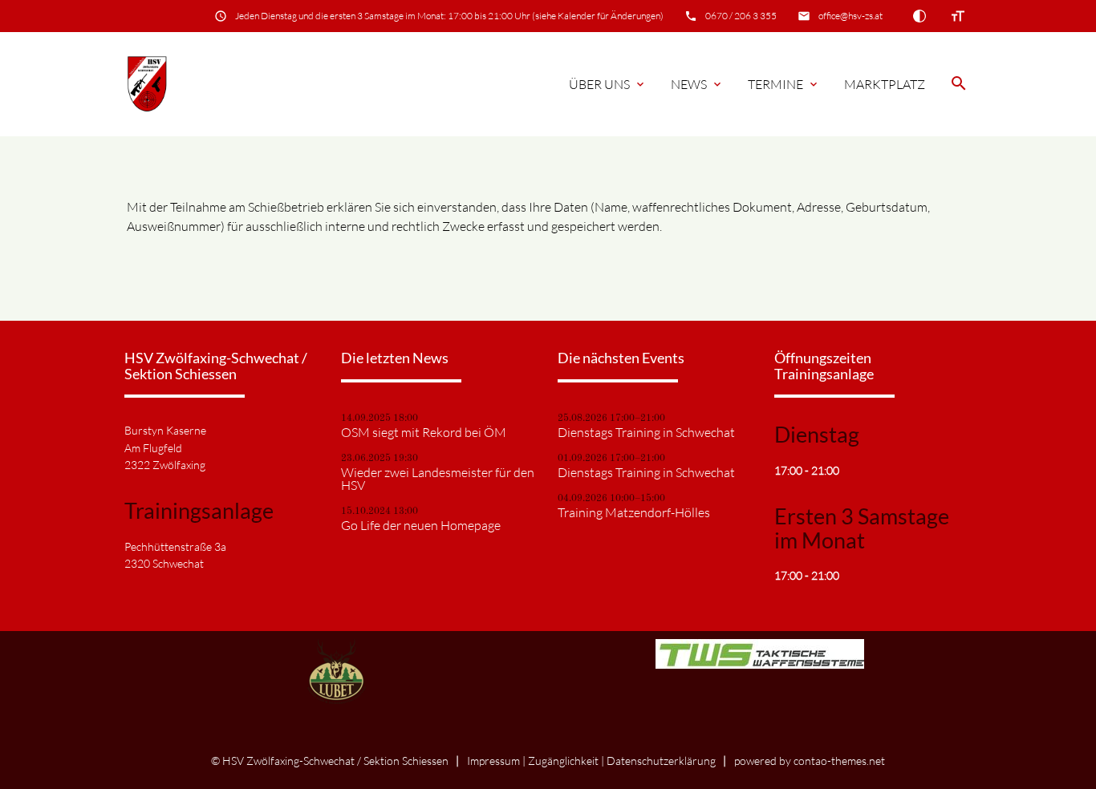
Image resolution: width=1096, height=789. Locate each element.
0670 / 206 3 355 (741, 16)
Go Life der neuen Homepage (421, 525)
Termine (784, 84)
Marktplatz (884, 84)
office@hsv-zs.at (850, 16)
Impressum (493, 760)
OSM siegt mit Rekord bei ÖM (423, 432)
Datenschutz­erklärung (661, 760)
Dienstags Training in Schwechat (646, 432)
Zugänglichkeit (563, 760)
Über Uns (608, 84)
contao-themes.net (839, 760)
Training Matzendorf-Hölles (634, 512)
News (697, 84)
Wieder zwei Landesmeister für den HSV (437, 479)
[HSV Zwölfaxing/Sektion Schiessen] (147, 84)
